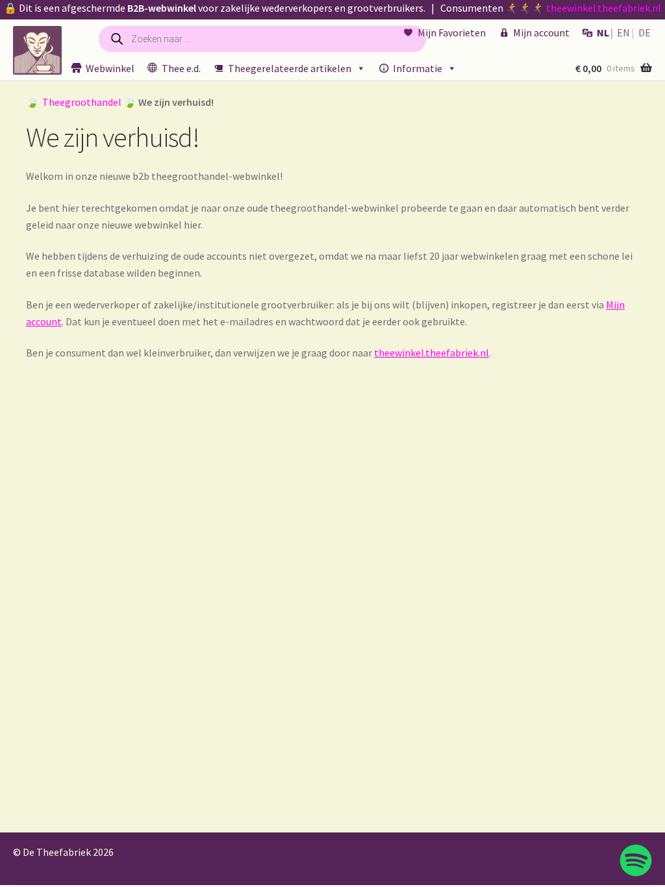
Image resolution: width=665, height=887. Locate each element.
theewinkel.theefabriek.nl (603, 7)
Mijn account (541, 32)
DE (644, 32)
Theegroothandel (81, 101)
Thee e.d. (181, 68)
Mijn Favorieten (452, 32)
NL (603, 32)
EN (623, 32)
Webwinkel (110, 68)
